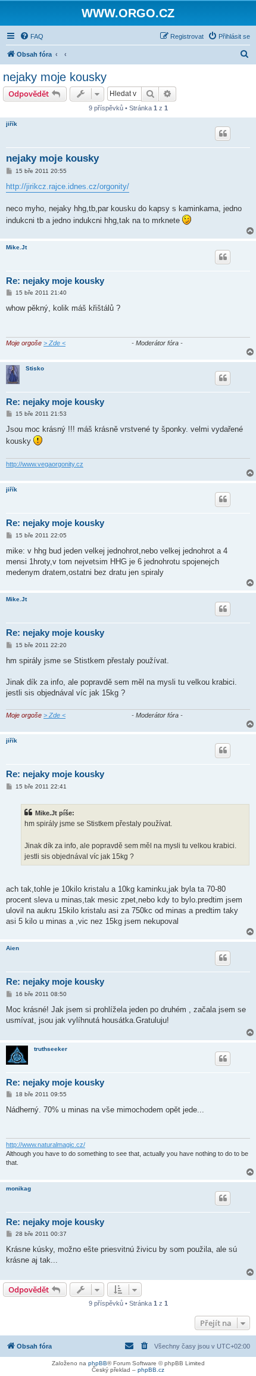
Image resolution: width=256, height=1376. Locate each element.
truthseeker (50, 1049)
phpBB (97, 1363)
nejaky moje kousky (55, 77)
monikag (18, 1188)
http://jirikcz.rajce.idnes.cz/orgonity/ (67, 186)
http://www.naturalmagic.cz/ (45, 1144)
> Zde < (54, 343)
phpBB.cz (151, 1369)
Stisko (35, 368)
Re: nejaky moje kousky (55, 281)
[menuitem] (31, 36)
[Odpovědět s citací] (222, 133)
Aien (12, 948)
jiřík (11, 123)
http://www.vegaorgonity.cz (44, 464)
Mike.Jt (16, 247)
